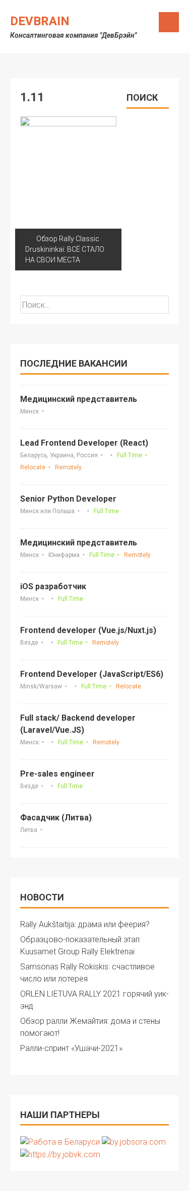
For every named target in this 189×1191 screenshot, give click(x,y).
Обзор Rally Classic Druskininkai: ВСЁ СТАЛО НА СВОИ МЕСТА (64, 249)
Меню (169, 22)
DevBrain (40, 21)
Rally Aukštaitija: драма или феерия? (85, 924)
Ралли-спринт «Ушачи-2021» (71, 1048)
